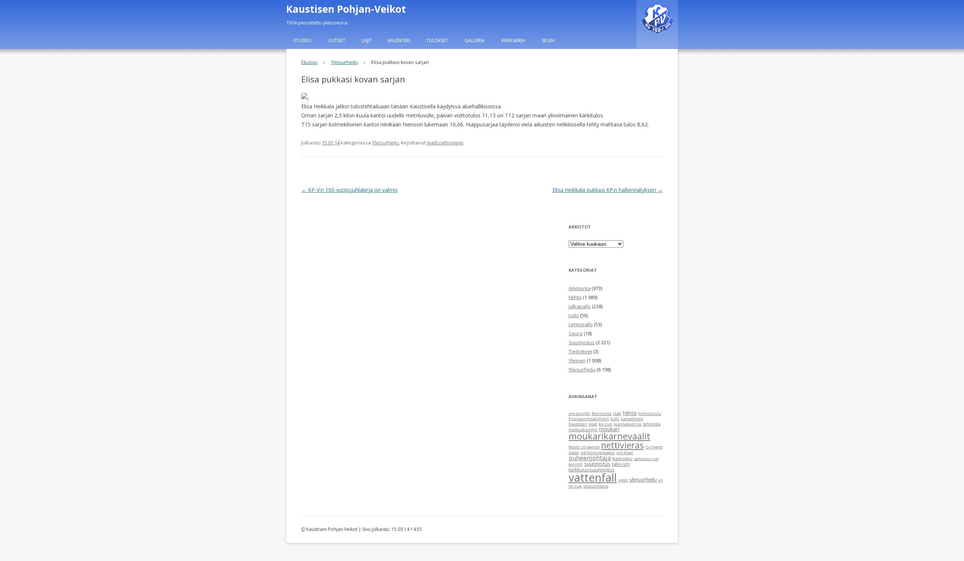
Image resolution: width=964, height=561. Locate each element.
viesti (623, 480)
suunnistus (597, 463)
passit (574, 452)
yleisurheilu (643, 479)
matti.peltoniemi (445, 142)
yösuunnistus (595, 486)
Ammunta (579, 288)
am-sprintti (579, 413)
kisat (593, 424)
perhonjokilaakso (598, 452)
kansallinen (632, 418)
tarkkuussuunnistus (592, 469)
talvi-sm (621, 464)
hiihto (630, 413)
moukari (609, 429)
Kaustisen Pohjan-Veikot (346, 9)
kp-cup (605, 424)
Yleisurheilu (344, 62)
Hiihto (575, 297)
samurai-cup (646, 458)
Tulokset (437, 40)
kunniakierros (627, 424)
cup (617, 413)
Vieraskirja (513, 40)
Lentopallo (581, 324)
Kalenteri (399, 40)
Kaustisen (578, 424)
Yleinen (577, 360)
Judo (574, 315)
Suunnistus (582, 342)
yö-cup (575, 486)
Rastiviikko (622, 458)
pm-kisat (624, 452)
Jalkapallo (580, 306)
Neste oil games (584, 447)
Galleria (475, 40)
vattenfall (593, 477)
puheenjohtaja (590, 458)
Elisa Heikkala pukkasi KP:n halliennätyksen (607, 189)
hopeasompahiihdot (589, 418)
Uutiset (336, 40)
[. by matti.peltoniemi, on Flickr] (304, 97)
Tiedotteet (580, 351)
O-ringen (654, 447)
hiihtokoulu (649, 413)
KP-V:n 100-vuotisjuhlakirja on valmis (349, 189)
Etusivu (302, 40)
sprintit (576, 464)
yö (660, 480)
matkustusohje (583, 429)
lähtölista (651, 424)
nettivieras (622, 445)
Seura (548, 40)
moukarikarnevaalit (609, 436)
